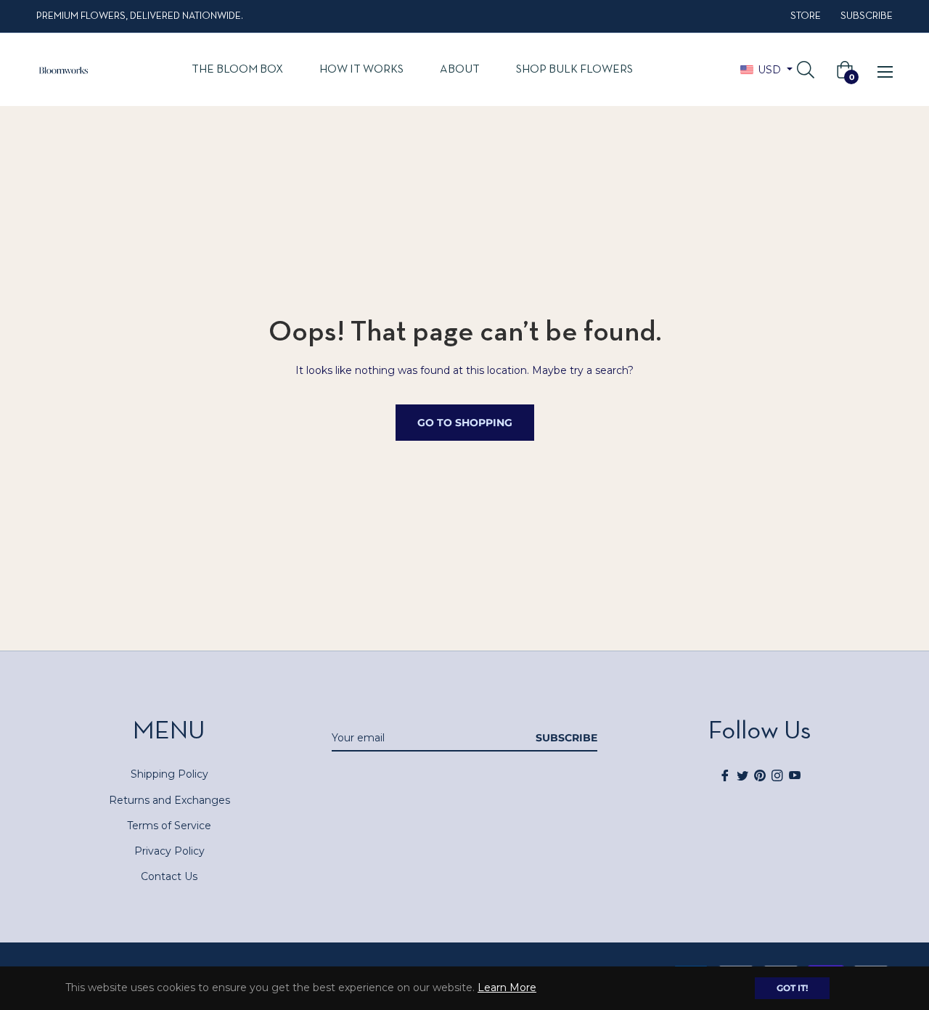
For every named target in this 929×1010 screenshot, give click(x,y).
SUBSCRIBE (866, 16)
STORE (805, 16)
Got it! (792, 987)
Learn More (507, 987)
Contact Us (169, 876)
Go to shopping (464, 422)
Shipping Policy (169, 774)
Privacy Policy (169, 851)
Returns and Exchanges (169, 800)
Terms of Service (169, 825)
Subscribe (566, 737)
